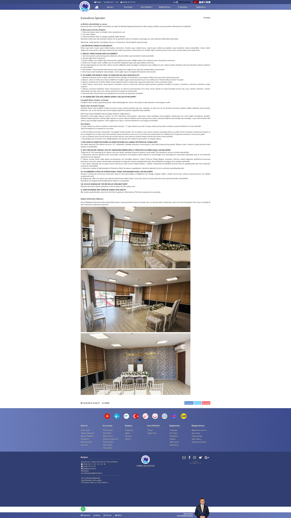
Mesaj (97, 515)
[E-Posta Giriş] (184, 457)
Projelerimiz (85, 439)
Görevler (108, 515)
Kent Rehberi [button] (146, 7)
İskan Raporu (197, 439)
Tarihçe (150, 430)
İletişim (98, 2)
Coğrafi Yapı (152, 433)
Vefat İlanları (174, 445)
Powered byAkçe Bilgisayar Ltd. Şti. (195, 462)
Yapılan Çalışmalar (87, 433)
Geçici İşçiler (107, 448)
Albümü (128, 439)
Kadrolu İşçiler (108, 442)
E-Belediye (173, 430)
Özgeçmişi (129, 430)
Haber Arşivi (85, 430)
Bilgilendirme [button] (164, 7)
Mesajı (127, 433)
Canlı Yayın (174, 433)
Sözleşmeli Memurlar (110, 439)
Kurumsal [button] (128, 7)
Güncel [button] (110, 7)
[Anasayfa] (96, 7)
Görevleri (128, 436)
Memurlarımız (108, 436)
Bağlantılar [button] (200, 7)
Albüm (119, 515)
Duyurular (84, 445)
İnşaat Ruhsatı (197, 436)
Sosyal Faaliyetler (87, 436)
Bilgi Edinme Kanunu (199, 430)
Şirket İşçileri (107, 445)
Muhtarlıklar (107, 433)
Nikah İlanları (174, 442)
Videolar (173, 439)
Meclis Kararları (86, 442)
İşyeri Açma (196, 433)
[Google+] (207, 457)
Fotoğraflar (174, 436)
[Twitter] (200, 457)
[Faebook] (189, 457)
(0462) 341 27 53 (128, 2)
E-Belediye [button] (182, 7)
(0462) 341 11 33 (111, 2)
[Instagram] (194, 457)
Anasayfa (207, 17)
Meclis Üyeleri (108, 430)
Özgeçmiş (86, 515)
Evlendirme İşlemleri (199, 442)
